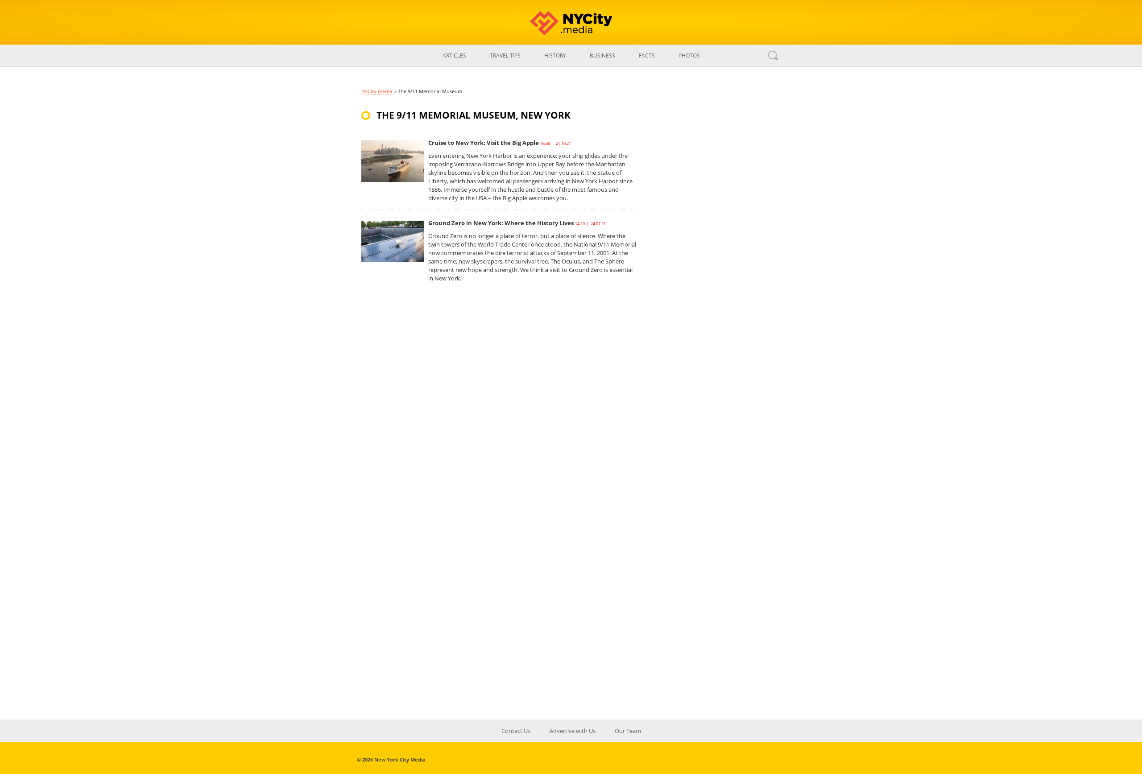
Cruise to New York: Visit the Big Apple (483, 143)
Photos (689, 55)
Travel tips (505, 55)
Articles (454, 55)
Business (602, 55)
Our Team (628, 731)
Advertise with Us (573, 731)
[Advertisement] (714, 265)
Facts (647, 55)
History (555, 55)
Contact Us (515, 731)
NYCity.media (376, 91)
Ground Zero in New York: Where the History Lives (501, 223)
